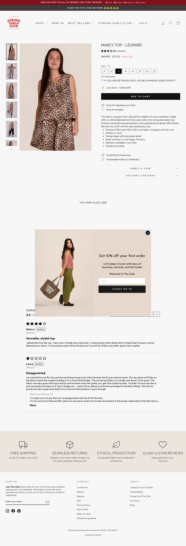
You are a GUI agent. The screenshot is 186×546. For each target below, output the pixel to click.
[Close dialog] (148, 233)
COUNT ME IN (122, 289)
